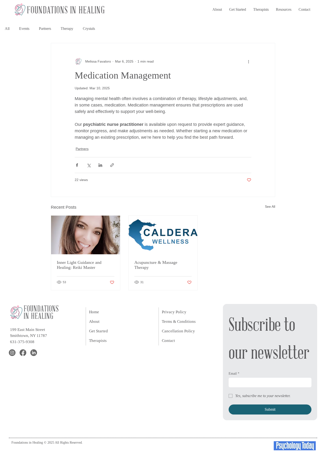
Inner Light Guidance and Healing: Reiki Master (79, 265)
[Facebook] (23, 352)
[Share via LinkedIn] (100, 165)
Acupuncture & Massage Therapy (155, 265)
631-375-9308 (22, 342)
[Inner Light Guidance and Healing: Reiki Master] (85, 235)
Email (234, 373)
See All (270, 206)
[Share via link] (112, 165)
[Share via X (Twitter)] (88, 165)
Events (24, 29)
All (7, 29)
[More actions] (248, 61)
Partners (45, 29)
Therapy (67, 29)
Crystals (89, 29)
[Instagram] (12, 352)
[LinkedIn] (33, 352)
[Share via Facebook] (77, 165)
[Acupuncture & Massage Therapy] (163, 235)
